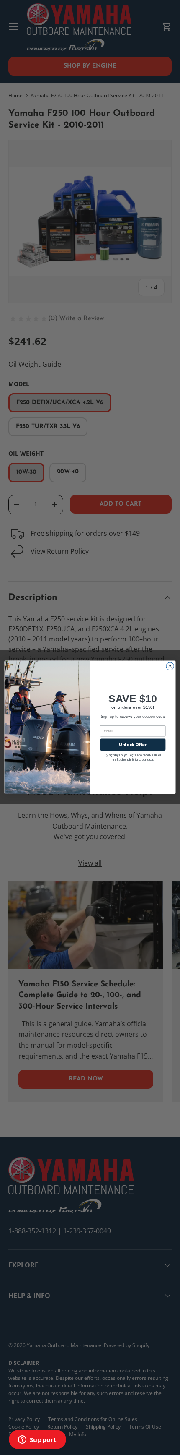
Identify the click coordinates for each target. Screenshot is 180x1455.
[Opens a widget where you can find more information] (37, 1440)
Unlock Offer (133, 744)
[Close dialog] (170, 666)
